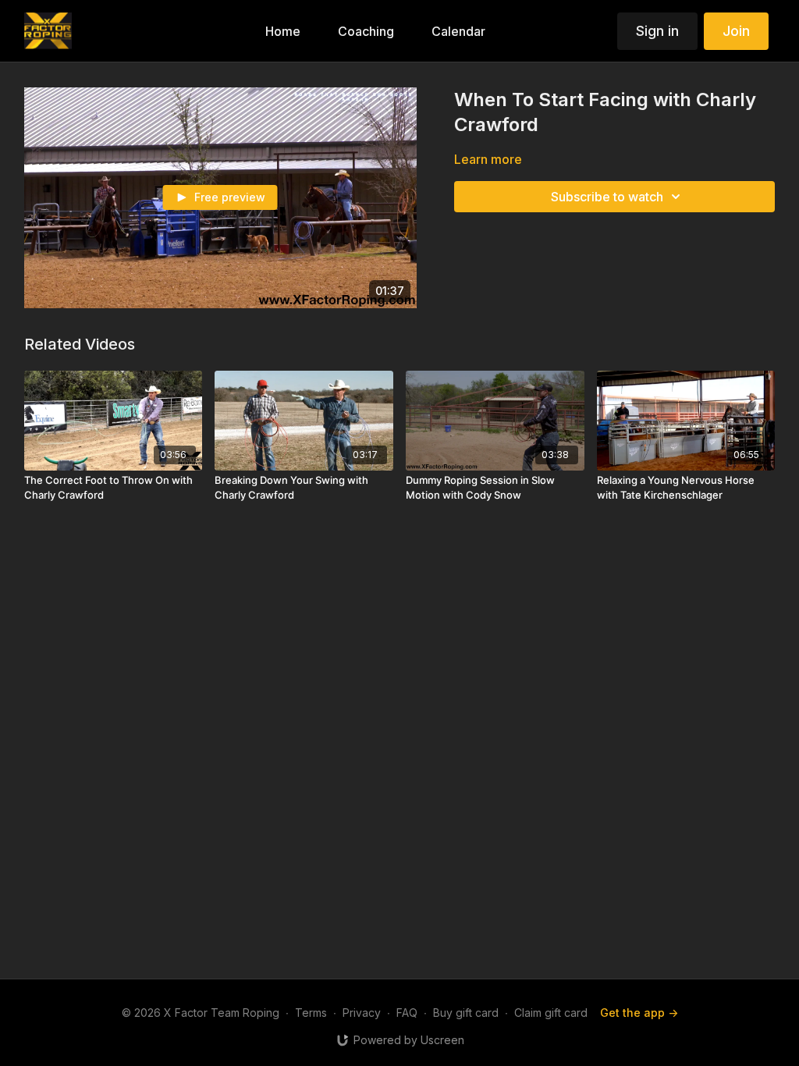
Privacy (362, 1012)
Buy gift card (466, 1012)
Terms (311, 1012)
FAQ (406, 1012)
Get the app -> (639, 1012)
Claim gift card (551, 1012)
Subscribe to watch (607, 196)
